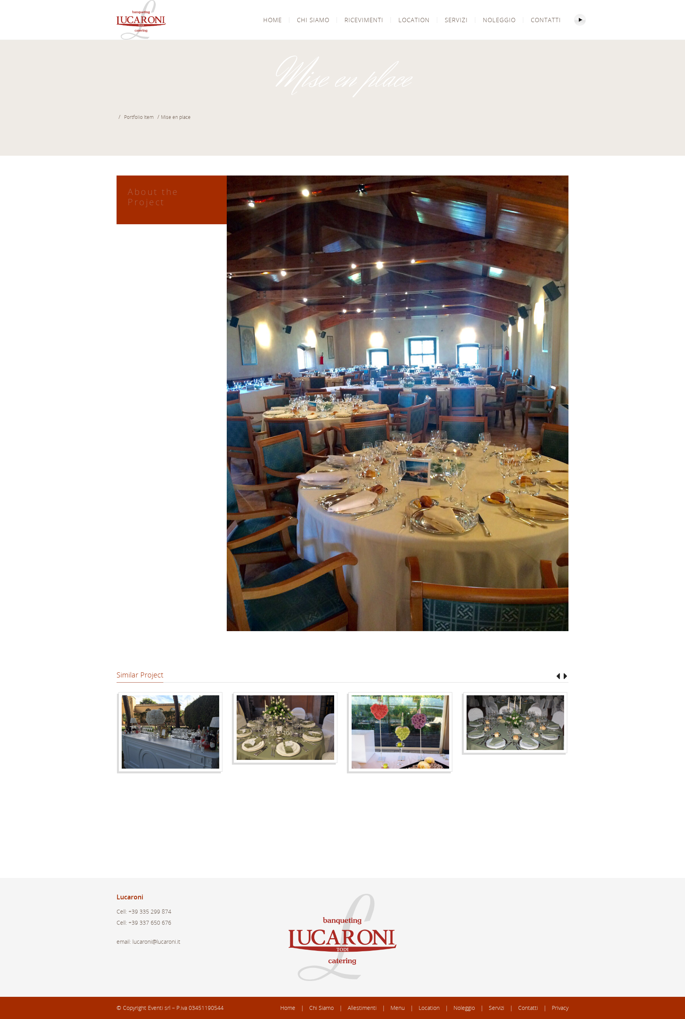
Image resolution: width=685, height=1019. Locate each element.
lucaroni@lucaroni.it (156, 941)
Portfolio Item (139, 117)
